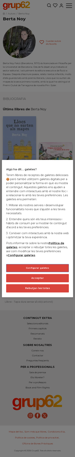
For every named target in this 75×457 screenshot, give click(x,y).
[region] (37, 228)
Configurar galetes (37, 268)
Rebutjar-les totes (37, 288)
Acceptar (37, 278)
